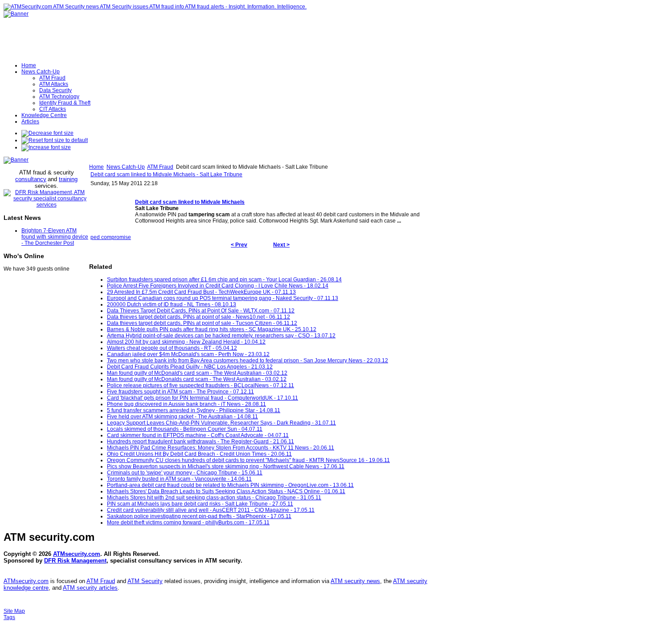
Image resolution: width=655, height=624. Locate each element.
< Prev (239, 245)
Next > (281, 245)
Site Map (14, 611)
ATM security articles (90, 587)
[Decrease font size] (47, 133)
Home (96, 167)
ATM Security (145, 581)
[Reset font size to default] (54, 140)
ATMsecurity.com (76, 554)
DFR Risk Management (75, 560)
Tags (9, 617)
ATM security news (355, 581)
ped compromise (110, 237)
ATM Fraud (160, 167)
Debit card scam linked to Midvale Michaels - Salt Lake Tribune (166, 174)
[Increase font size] (46, 147)
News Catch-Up (125, 167)
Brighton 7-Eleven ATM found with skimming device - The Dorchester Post (54, 236)
